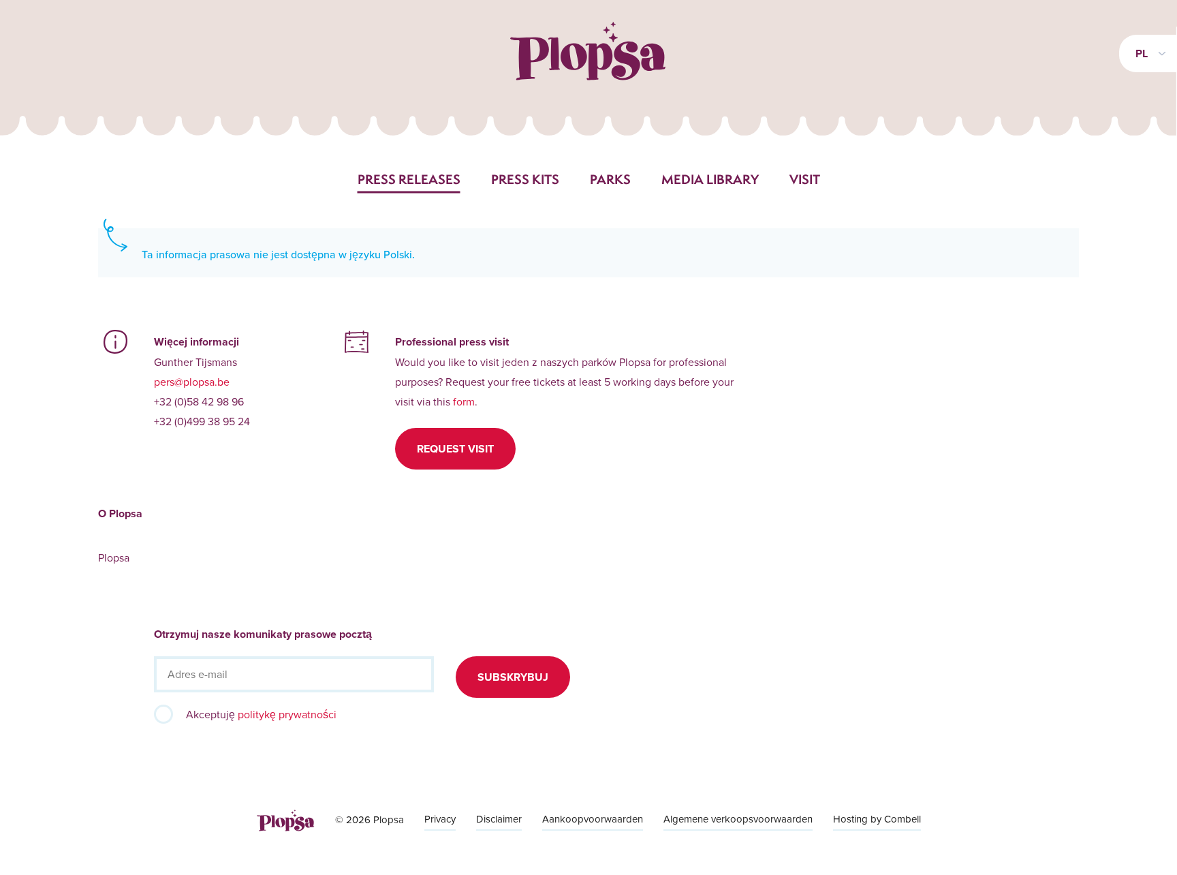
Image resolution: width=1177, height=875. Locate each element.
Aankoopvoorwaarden (592, 819)
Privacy (440, 819)
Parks (610, 179)
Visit (804, 179)
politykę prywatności (287, 714)
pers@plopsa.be (192, 381)
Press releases (409, 179)
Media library (710, 179)
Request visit (455, 449)
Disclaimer (499, 819)
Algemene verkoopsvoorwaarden (738, 819)
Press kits (525, 179)
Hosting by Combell (877, 819)
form (464, 401)
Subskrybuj (512, 677)
